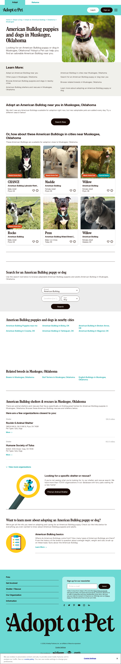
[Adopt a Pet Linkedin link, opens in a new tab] (89, 605)
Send (104, 586)
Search (60, 306)
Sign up (107, 10)
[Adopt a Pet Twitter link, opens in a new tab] (69, 605)
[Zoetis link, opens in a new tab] (77, 653)
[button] (33, 190)
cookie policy (29, 659)
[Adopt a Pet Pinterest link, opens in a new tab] (74, 605)
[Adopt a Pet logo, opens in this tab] (60, 626)
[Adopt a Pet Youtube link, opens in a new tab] (79, 605)
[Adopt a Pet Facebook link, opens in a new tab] (64, 605)
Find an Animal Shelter (58, 492)
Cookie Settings (60, 647)
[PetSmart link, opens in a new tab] (58, 652)
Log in (93, 10)
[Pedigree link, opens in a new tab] (69, 653)
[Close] (117, 658)
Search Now (60, 122)
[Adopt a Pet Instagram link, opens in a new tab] (84, 605)
